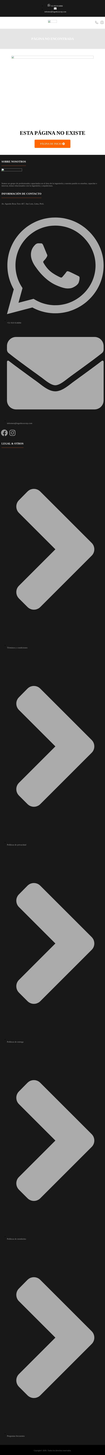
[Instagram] (12, 432)
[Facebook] (4, 432)
